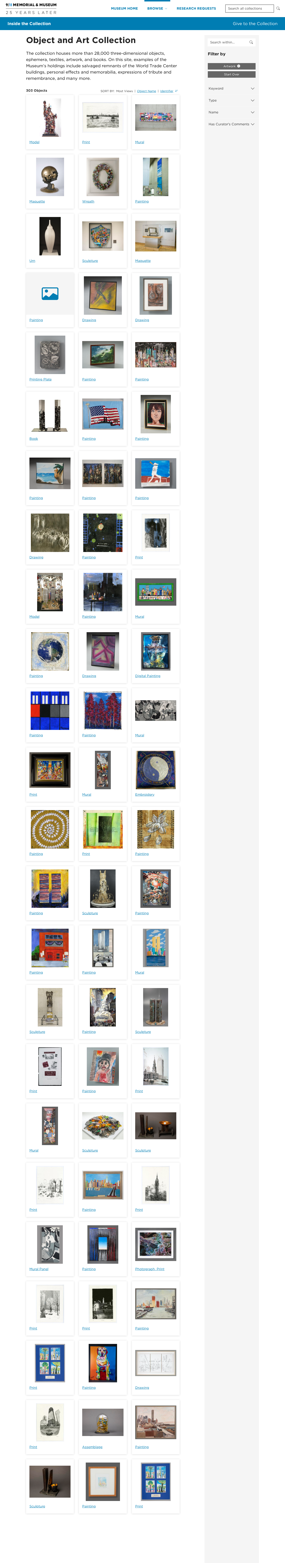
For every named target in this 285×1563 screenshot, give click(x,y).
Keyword (216, 88)
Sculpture (90, 261)
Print (86, 142)
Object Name (146, 91)
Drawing (89, 320)
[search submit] (251, 42)
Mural (139, 142)
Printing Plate (40, 379)
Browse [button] (155, 8)
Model (34, 142)
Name (213, 112)
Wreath (88, 201)
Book (33, 439)
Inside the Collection (29, 23)
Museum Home (124, 8)
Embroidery (144, 795)
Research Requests (196, 8)
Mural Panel (38, 1269)
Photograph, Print (149, 1269)
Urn (32, 261)
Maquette (37, 201)
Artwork (229, 66)
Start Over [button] (231, 74)
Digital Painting (147, 676)
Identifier (166, 91)
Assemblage (92, 1447)
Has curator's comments (229, 124)
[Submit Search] (278, 9)
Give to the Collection (255, 23)
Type (213, 100)
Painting (142, 201)
